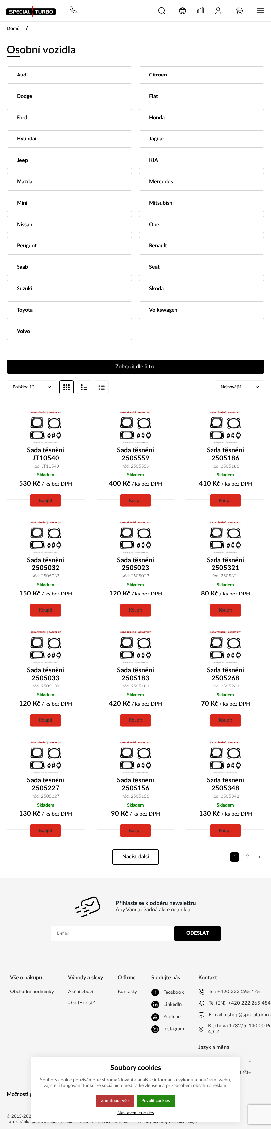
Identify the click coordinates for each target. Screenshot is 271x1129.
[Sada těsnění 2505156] (135, 757)
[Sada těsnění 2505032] (46, 537)
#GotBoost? (81, 1002)
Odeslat (197, 933)
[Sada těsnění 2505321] (225, 537)
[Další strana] (259, 857)
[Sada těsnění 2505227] (46, 757)
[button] (162, 11)
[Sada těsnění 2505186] (225, 427)
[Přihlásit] (218, 10)
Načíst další (135, 856)
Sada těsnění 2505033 (45, 674)
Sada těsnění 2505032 (45, 564)
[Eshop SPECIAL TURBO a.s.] (33, 10)
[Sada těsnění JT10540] (46, 427)
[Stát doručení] (182, 10)
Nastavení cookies (135, 1112)
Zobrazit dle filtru (135, 366)
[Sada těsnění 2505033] (46, 647)
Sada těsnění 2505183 (135, 674)
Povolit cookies (155, 1100)
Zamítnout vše (115, 1100)
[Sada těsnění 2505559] (135, 427)
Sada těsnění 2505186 (225, 454)
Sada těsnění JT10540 (45, 454)
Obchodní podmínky (32, 991)
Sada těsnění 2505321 (225, 564)
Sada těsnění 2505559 (135, 454)
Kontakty (127, 991)
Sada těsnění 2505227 (45, 784)
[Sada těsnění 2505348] (225, 757)
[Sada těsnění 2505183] (135, 647)
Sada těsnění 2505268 (225, 674)
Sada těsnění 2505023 (135, 564)
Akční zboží (80, 991)
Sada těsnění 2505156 (135, 784)
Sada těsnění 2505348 (225, 784)
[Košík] (239, 10)
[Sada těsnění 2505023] (135, 537)
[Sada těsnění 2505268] (225, 647)
